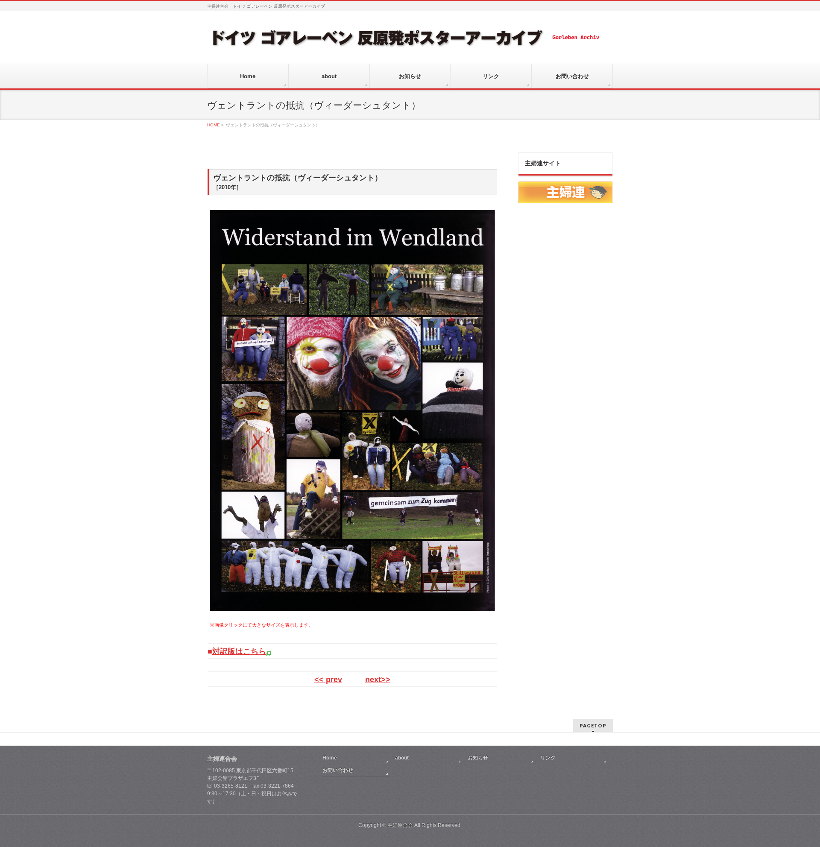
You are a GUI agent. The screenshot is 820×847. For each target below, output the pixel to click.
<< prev (328, 679)
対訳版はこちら (239, 651)
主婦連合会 (400, 825)
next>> (377, 679)
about (402, 758)
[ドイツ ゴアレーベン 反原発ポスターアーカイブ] (405, 41)
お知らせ (478, 758)
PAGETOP (593, 725)
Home (329, 758)
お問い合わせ (337, 770)
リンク (548, 758)
